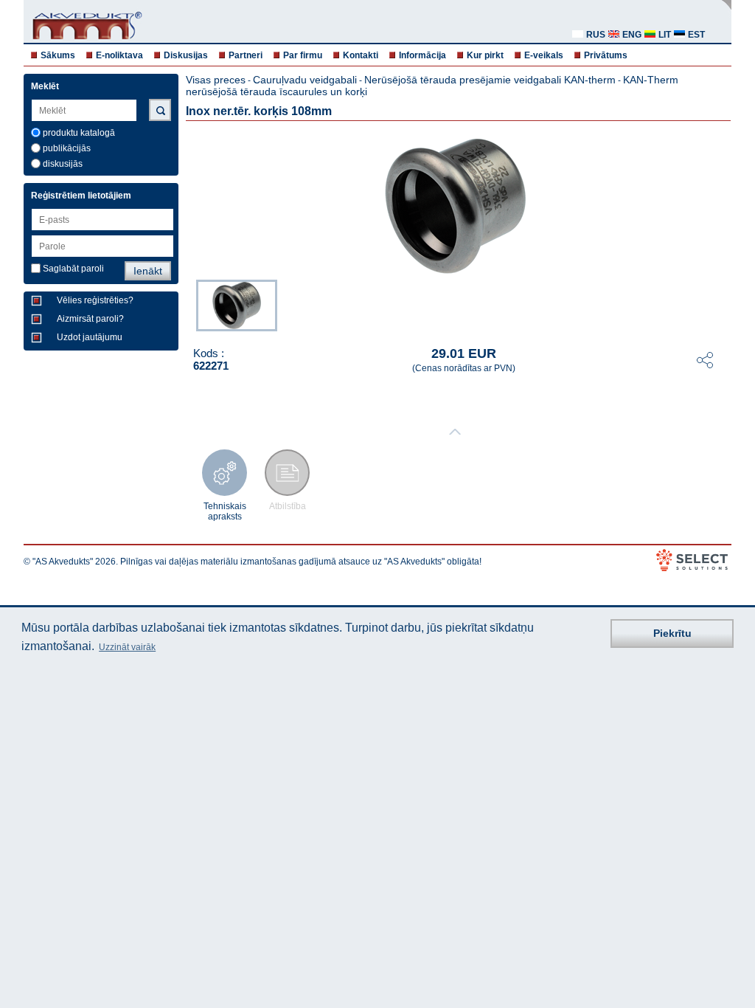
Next (721, 304)
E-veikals (543, 55)
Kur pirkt (485, 55)
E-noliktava (119, 55)
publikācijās (67, 148)
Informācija (422, 55)
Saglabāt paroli (73, 268)
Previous (188, 304)
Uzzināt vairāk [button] (127, 647)
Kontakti (360, 55)
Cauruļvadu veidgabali (305, 80)
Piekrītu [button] (672, 633)
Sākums (58, 55)
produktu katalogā (79, 133)
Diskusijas (186, 55)
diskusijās (63, 164)
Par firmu (302, 55)
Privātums (605, 55)
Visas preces (216, 80)
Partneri (245, 55)
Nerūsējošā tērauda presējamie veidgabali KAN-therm (490, 80)
